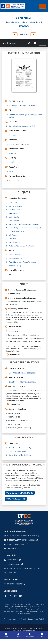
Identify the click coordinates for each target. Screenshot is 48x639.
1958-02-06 (13, 153)
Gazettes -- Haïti (14, 210)
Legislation (16, 258)
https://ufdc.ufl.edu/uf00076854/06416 (23, 105)
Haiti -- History (14, 221)
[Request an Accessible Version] (35, 43)
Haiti (10, 274)
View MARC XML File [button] (15, 498)
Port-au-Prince (14, 135)
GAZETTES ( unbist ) (15, 206)
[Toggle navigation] (42, 6)
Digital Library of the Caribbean (20, 455)
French (11, 162)
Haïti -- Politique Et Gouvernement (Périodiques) (25, 228)
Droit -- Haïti (13, 202)
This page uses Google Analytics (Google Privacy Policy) (24, 619)
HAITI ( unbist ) (13, 213)
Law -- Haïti (12, 239)
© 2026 (24, 630)
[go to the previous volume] (15, 34)
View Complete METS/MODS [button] (19, 493)
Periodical (15, 265)
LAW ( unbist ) (13, 235)
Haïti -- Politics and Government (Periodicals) (24, 224)
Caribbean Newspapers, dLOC (20, 451)
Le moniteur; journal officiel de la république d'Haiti (25, 115)
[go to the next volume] (33, 34)
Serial (11, 171)
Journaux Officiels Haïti (16, 231)
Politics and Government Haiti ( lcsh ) (21, 246)
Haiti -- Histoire (14, 217)
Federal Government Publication (23, 262)
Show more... (15, 354)
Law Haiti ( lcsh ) (14, 242)
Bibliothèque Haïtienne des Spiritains (23, 373)
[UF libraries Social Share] (29, 43)
